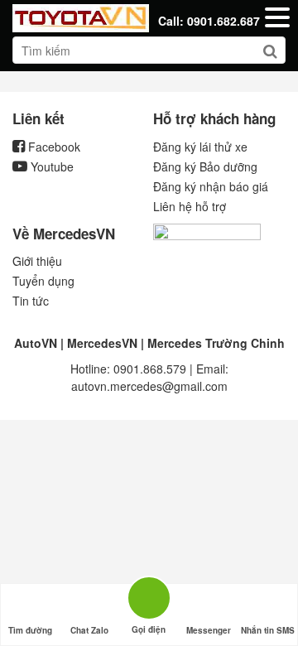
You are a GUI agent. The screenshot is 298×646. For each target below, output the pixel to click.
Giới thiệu (37, 261)
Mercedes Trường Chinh (216, 343)
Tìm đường (30, 630)
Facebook (52, 146)
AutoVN (35, 343)
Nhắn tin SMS (268, 630)
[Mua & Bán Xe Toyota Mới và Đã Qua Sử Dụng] (80, 16)
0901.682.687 (223, 20)
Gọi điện (149, 595)
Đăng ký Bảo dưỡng (205, 166)
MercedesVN (102, 343)
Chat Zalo (89, 630)
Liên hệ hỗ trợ (189, 206)
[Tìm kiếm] (270, 51)
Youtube (50, 166)
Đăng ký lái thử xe (200, 146)
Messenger (208, 630)
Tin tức (30, 300)
